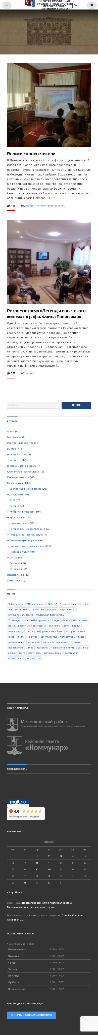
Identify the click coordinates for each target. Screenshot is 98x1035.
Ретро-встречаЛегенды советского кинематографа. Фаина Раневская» (46, 314)
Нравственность (55, 205)
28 (25, 882)
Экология (15, 563)
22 (37, 876)
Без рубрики (14, 437)
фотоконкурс (16, 658)
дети (66, 625)
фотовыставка (53, 653)
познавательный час (20, 647)
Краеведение (17, 517)
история (70, 631)
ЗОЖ (12, 500)
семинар (83, 647)
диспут (76, 625)
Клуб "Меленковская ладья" (23, 471)
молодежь (34, 642)
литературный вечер (72, 636)
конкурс (32, 636)
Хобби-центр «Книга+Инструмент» (28, 620)
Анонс (11, 431)
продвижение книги (63, 647)
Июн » (18, 892)
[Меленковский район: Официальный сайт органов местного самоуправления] (49, 725)
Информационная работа (21, 465)
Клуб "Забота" (67, 609)
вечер (11, 625)
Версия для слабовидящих (32, 1015)
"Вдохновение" (35, 604)
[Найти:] (33, 405)
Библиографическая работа (25, 488)
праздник (42, 647)
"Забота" (52, 604)
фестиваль (34, 653)
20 (13, 876)
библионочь (80, 620)
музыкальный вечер (55, 642)
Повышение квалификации (26, 534)
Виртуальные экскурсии (22, 442)
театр (22, 653)
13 (13, 869)
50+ (10, 609)
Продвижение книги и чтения (27, 546)
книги (21, 636)
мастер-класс (16, 642)
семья (12, 653)
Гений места (22, 609)
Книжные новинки (18, 477)
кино (11, 636)
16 (49, 869)
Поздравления (15, 574)
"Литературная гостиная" (74, 604)
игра (30, 631)
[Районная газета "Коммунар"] (49, 746)
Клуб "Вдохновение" (45, 609)
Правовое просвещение (23, 540)
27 (13, 882)
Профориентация (19, 551)
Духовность (29, 205)
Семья (14, 557)
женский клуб (16, 631)
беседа (66, 620)
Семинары (13, 580)
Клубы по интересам (22, 511)
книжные (15, 460)
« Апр (10, 892)
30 (49, 882)
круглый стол (48, 636)
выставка (55, 625)
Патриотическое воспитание (27, 528)
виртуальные (18, 454)
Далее (11, 206)
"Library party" (16, 604)
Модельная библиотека (50, 614)
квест (81, 631)
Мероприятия (15, 483)
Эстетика (28, 373)
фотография (71, 653)
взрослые (24, 625)
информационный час (49, 631)
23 (49, 876)
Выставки (13, 448)
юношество (34, 658)
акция (56, 620)
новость (76, 642)
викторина (39, 625)
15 (37, 869)
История (41, 205)
